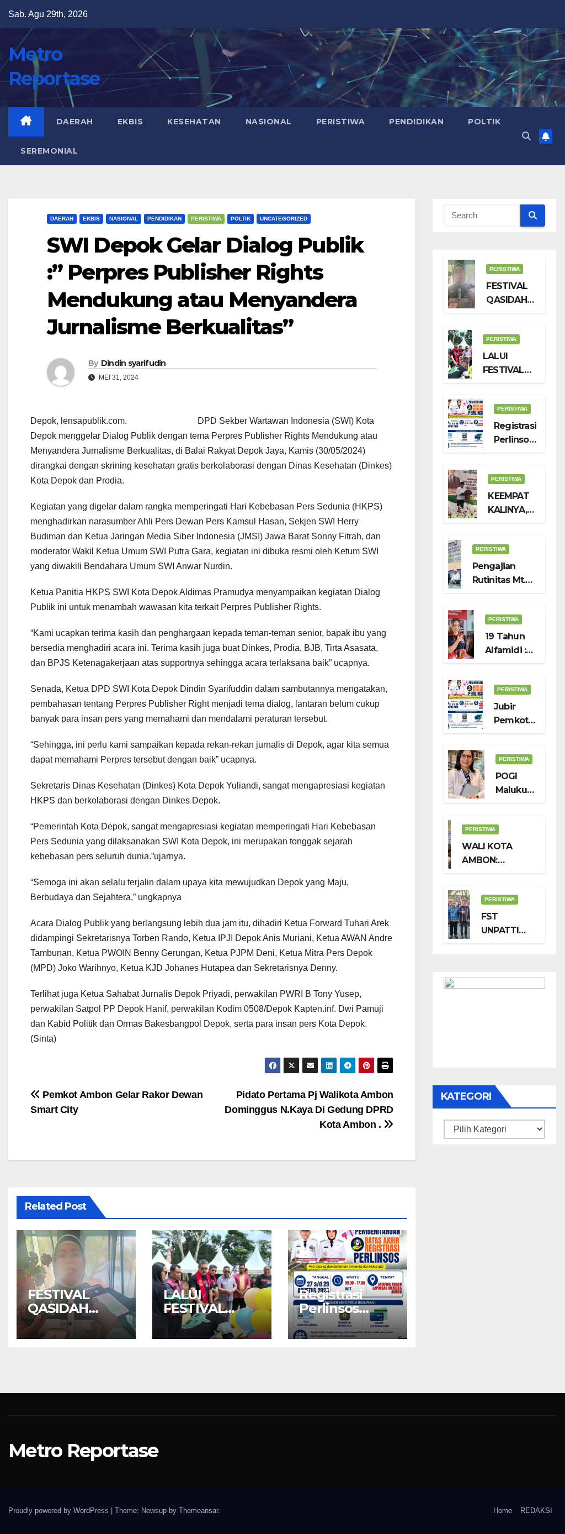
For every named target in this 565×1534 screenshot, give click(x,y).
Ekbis (130, 122)
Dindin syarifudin (133, 363)
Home (502, 1510)
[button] (526, 136)
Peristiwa (340, 122)
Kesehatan (194, 122)
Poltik (484, 122)
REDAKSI (536, 1510)
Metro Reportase (83, 1450)
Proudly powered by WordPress (59, 1510)
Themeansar (198, 1510)
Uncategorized (283, 219)
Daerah (74, 122)
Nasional (269, 122)
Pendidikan (416, 122)
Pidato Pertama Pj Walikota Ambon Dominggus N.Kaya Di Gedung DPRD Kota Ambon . (309, 1109)
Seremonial (49, 151)
